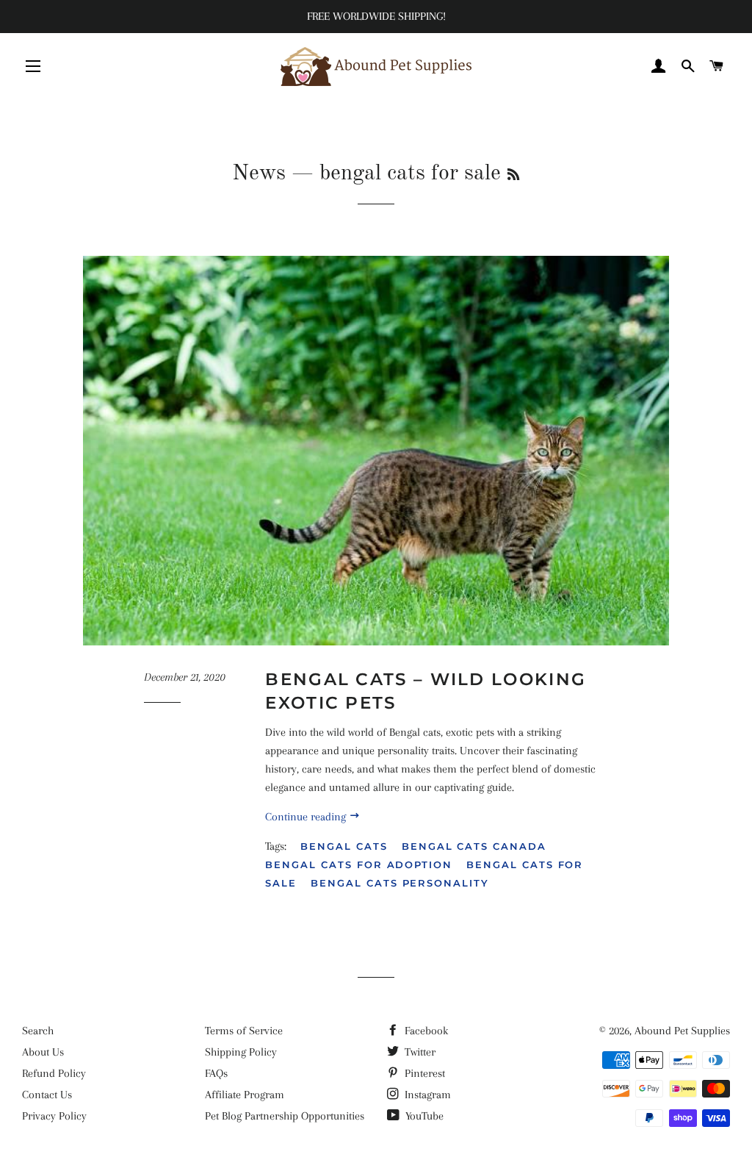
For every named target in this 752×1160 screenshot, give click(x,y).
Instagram (426, 1094)
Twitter (418, 1052)
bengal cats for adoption (358, 864)
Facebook (425, 1030)
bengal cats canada (474, 846)
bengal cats (343, 846)
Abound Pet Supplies (682, 1030)
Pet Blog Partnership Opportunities (284, 1116)
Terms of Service (244, 1030)
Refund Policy (54, 1073)
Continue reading (307, 816)
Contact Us (47, 1094)
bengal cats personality (400, 883)
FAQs (216, 1073)
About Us (43, 1052)
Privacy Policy (54, 1116)
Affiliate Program (244, 1094)
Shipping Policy (241, 1052)
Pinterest (423, 1073)
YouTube (423, 1116)
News (259, 173)
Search (38, 1030)
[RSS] (513, 175)
